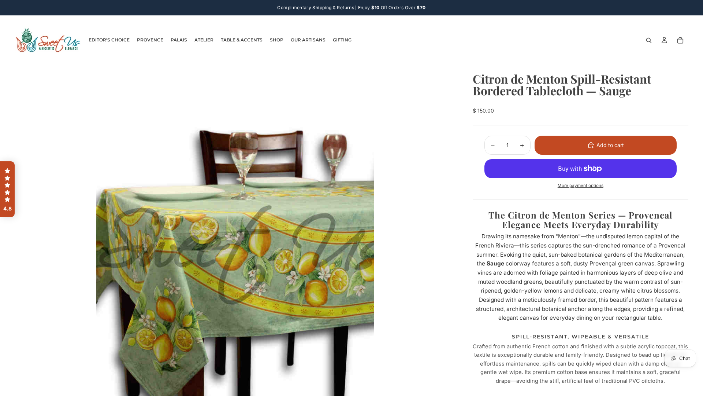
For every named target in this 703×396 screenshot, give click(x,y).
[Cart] (680, 40)
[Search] (649, 40)
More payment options (580, 185)
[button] (7, 189)
